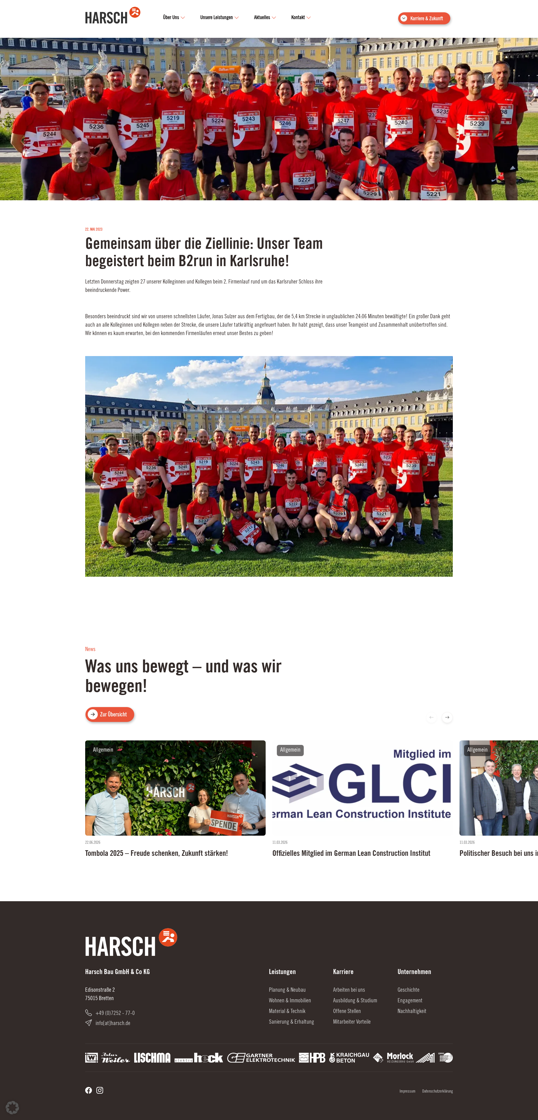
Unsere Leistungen (216, 17)
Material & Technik (287, 1012)
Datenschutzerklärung (437, 1092)
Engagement (410, 1001)
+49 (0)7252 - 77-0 (115, 1014)
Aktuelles (262, 17)
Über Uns (171, 17)
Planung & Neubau (287, 990)
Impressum (408, 1092)
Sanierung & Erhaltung (291, 1022)
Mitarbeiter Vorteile (352, 1022)
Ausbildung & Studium (355, 1001)
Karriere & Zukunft (427, 19)
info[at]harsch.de (113, 1024)
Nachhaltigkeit (412, 1012)
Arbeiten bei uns (349, 990)
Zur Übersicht (113, 715)
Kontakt (298, 17)
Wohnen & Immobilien (290, 1001)
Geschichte (408, 990)
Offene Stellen (347, 1012)
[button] (447, 717)
